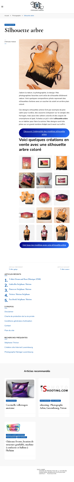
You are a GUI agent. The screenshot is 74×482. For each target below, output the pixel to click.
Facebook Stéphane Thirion (20, 299)
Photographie (10, 24)
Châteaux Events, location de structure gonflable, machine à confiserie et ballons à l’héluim (20, 446)
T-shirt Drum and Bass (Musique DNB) (25, 279)
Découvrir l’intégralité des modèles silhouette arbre (44, 133)
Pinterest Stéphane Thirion (20, 289)
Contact (8, 325)
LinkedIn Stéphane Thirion (20, 284)
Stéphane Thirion (10, 41)
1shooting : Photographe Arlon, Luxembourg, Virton (53, 406)
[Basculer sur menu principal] (2, 6)
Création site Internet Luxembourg (19, 347)
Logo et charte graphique (15, 435)
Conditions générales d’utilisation (18, 321)
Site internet (56, 400)
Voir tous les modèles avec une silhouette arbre (44, 245)
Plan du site (9, 330)
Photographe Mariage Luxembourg (19, 352)
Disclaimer (9, 311)
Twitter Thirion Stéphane (19, 294)
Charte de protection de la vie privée (19, 316)
